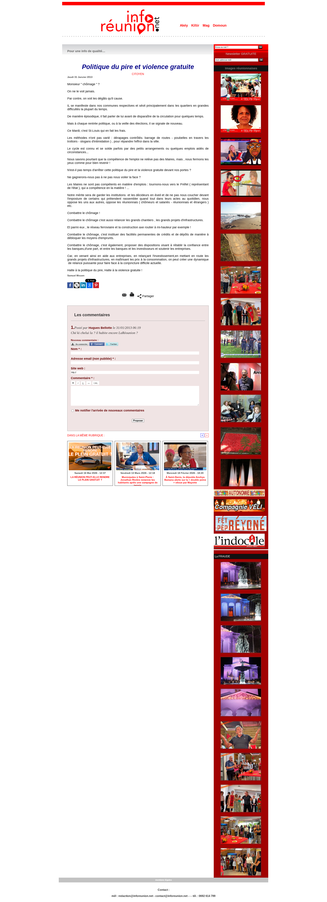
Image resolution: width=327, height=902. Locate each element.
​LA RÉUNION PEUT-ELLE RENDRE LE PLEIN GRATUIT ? (90, 478)
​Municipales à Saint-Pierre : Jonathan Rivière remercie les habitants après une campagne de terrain (138, 480)
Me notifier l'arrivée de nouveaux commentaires (109, 410)
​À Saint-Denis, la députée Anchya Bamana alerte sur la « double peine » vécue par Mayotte (185, 480)
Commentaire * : (82, 378)
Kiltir (195, 25)
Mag (207, 25)
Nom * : (76, 349)
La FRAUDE (222, 556)
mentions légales (163, 880)
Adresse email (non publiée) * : (93, 358)
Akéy (184, 25)
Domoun (220, 25)
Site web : (78, 368)
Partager (147, 296)
